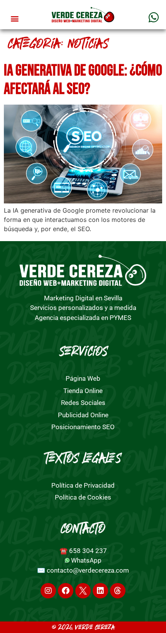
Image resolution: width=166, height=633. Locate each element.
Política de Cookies (83, 497)
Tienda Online (83, 391)
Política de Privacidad (83, 485)
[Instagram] (48, 590)
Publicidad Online (83, 415)
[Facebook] (65, 590)
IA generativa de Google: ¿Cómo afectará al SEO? (83, 80)
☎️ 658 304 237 (83, 551)
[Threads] (117, 590)
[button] (14, 18)
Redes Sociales (83, 402)
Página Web (83, 378)
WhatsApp (86, 560)
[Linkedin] (100, 590)
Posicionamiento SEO (83, 427)
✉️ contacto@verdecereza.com (83, 570)
